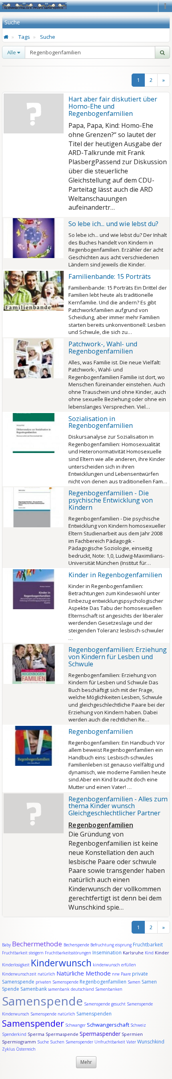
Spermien (132, 1034)
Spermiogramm (19, 1042)
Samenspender (33, 1023)
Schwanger (75, 1025)
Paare (126, 974)
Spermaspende (62, 1034)
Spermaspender (100, 1033)
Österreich (26, 1049)
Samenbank (33, 989)
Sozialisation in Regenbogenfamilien (100, 422)
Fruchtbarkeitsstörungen (68, 953)
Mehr (86, 1062)
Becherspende (76, 945)
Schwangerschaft (108, 1024)
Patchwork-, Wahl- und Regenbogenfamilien (102, 348)
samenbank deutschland (71, 989)
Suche (47, 36)
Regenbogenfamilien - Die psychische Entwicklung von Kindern (110, 500)
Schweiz (138, 1025)
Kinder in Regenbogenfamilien (115, 574)
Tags (24, 36)
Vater (131, 1042)
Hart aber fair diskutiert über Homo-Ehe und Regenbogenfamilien (112, 106)
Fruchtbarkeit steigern (23, 953)
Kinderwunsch (61, 962)
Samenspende (42, 1001)
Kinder (162, 953)
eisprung (123, 945)
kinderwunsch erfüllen (114, 965)
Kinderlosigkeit (16, 965)
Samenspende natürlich (52, 1014)
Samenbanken (108, 989)
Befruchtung (102, 945)
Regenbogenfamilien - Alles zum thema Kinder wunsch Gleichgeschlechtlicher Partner (118, 806)
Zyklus (8, 1049)
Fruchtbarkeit (148, 944)
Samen (135, 982)
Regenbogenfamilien (100, 731)
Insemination (107, 952)
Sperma (36, 1034)
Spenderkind (14, 1034)
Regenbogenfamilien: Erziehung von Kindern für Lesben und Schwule (117, 656)
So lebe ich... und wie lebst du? (113, 223)
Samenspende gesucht (105, 1004)
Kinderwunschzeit (19, 974)
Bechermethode (38, 943)
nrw (116, 974)
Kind (150, 953)
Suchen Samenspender (71, 1042)
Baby (6, 945)
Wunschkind (150, 1041)
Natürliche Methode (83, 973)
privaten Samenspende (57, 982)
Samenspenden (94, 1013)
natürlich (46, 974)
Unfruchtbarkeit (110, 1042)
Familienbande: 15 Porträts (109, 276)
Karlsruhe (133, 953)
